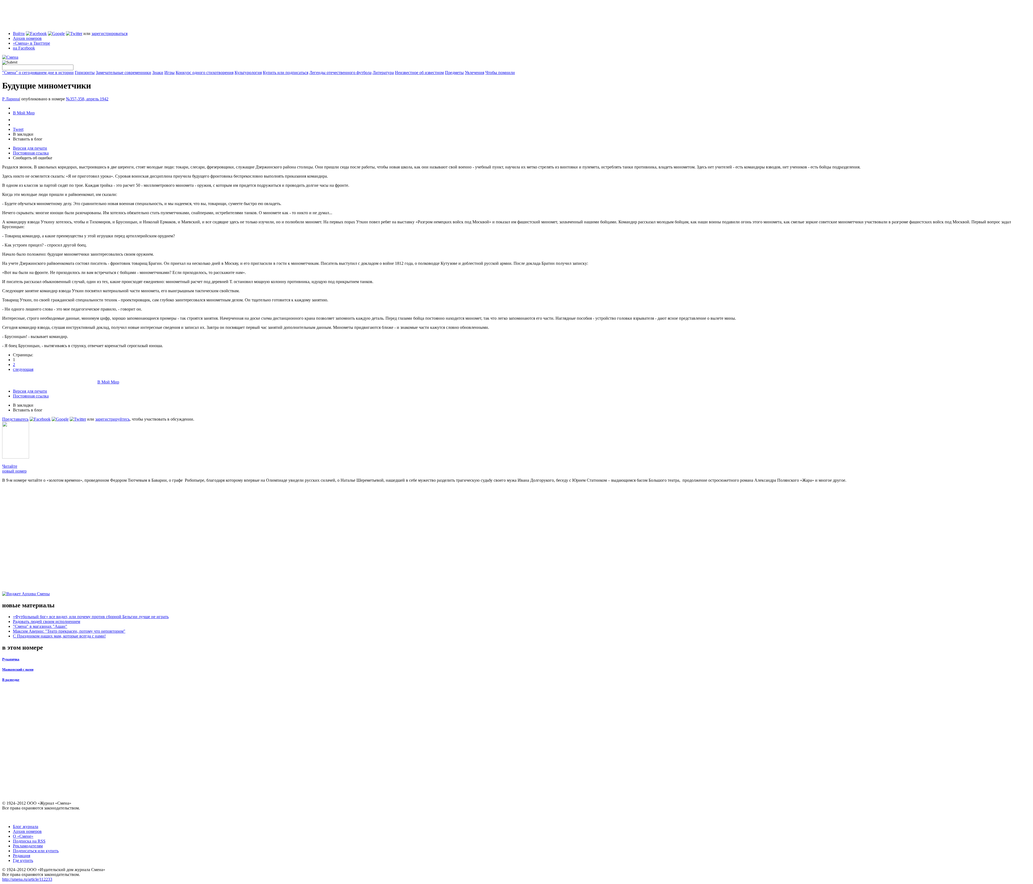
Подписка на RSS (29, 841)
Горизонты (85, 72)
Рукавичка (10, 659)
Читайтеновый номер (14, 468)
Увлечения (474, 72)
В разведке (10, 680)
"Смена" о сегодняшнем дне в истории (38, 72)
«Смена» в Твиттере (31, 43)
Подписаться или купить (36, 850)
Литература (383, 72)
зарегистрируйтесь (112, 419)
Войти (19, 33)
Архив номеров (27, 38)
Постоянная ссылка (31, 153)
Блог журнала (25, 826)
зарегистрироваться (109, 33)
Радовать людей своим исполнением (46, 621)
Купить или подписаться (285, 72)
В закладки (23, 134)
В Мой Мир (24, 113)
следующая (23, 369)
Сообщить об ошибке (32, 158)
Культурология (248, 72)
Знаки (157, 72)
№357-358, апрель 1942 (87, 99)
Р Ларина (10, 99)
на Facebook (24, 48)
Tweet (18, 129)
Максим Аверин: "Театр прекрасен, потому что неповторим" (69, 631)
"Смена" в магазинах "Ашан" (40, 626)
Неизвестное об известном (419, 72)
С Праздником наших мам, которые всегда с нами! (59, 636)
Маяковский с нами (17, 669)
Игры (169, 72)
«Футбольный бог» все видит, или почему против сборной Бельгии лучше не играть (91, 616)
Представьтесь (15, 419)
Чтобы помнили (500, 72)
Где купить (23, 860)
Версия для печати (30, 148)
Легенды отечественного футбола (340, 72)
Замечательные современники (123, 72)
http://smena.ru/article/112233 (27, 879)
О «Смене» (23, 836)
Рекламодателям (28, 846)
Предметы (454, 72)
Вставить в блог (28, 139)
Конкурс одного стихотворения (205, 72)
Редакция (21, 855)
